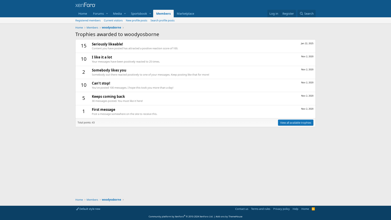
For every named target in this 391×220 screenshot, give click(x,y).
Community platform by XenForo (181, 216)
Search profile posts (162, 20)
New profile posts (136, 20)
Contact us (241, 209)
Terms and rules (260, 209)
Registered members (88, 20)
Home (82, 13)
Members (163, 13)
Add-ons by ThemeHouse (229, 216)
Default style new (89, 209)
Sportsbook (139, 13)
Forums (98, 13)
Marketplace (185, 13)
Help (295, 209)
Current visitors (113, 20)
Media (117, 13)
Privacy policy (281, 209)
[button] (107, 13)
